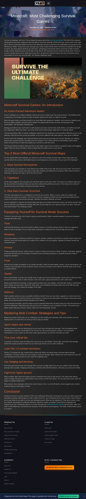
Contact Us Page (50, 439)
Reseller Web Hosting (10, 450)
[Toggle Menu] (48, 3)
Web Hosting (8, 446)
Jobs (5, 477)
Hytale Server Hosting (10, 435)
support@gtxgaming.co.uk (59, 467)
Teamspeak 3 (8, 453)
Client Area (48, 428)
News (53, 30)
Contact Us (7, 469)
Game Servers (8, 428)
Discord (6, 480)
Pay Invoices (48, 442)
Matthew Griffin (50, 27)
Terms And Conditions (10, 473)
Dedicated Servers (9, 439)
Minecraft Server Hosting (55, 404)
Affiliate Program (9, 484)
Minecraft (46, 30)
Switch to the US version (68, 496)
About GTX (7, 466)
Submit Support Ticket (51, 435)
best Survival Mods (56, 40)
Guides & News (36, 30)
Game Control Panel (51, 432)
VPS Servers (8, 442)
